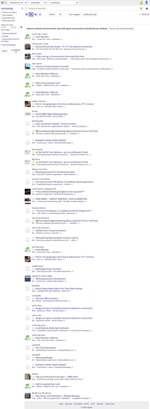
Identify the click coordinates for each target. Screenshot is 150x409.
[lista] (26, 14)
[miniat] (31, 14)
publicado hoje (9, 18)
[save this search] (147, 8)
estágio (5, 36)
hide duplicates (9, 20)
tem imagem (8, 15)
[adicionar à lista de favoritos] (33, 36)
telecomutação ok (10, 33)
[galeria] (35, 14)
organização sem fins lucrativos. (10, 40)
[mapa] (40, 14)
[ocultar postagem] (61, 39)
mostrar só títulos (10, 12)
